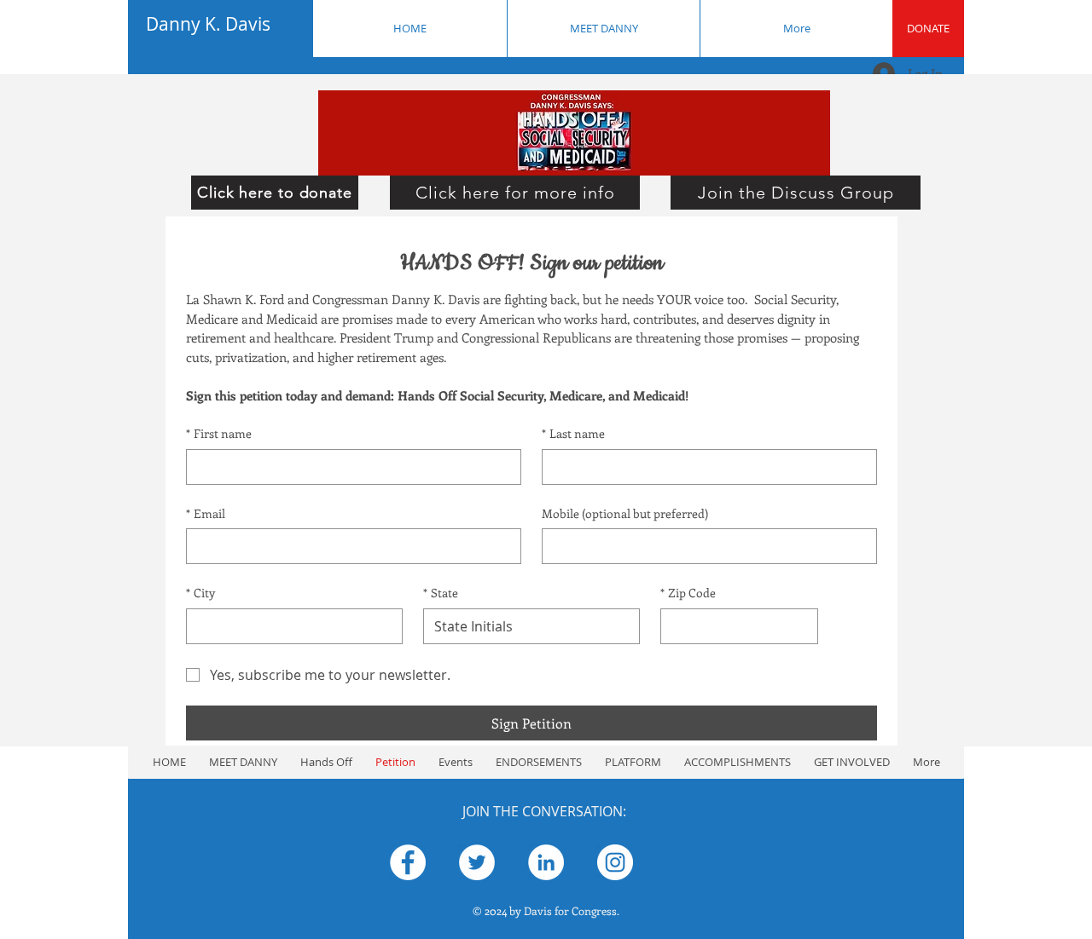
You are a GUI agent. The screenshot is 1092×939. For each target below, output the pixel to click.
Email (205, 513)
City (200, 593)
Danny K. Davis (208, 24)
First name (219, 433)
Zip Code (688, 593)
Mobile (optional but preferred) (625, 513)
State (440, 593)
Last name (573, 433)
